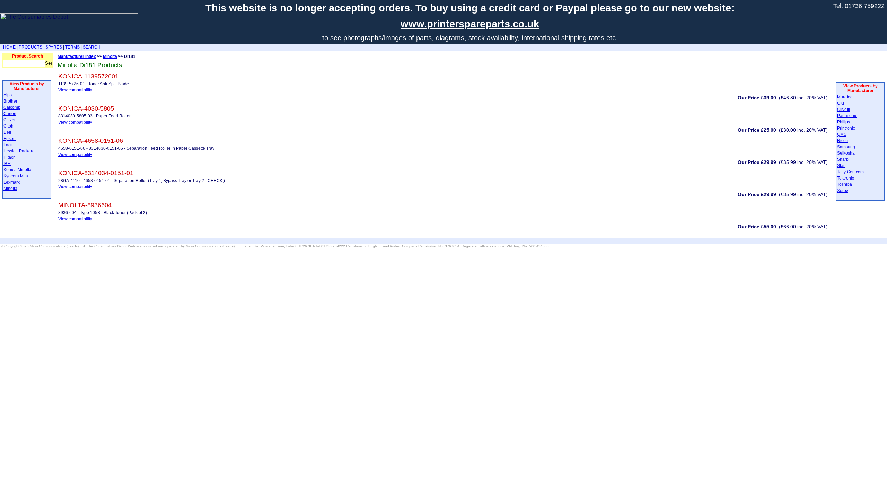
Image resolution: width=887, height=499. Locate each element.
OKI (840, 103)
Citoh (8, 126)
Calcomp (11, 107)
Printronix (846, 128)
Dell (7, 132)
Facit (7, 144)
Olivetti (843, 109)
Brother (10, 101)
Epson (9, 138)
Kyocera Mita (15, 176)
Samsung (846, 147)
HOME (9, 47)
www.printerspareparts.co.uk (470, 23)
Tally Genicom (850, 171)
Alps (7, 95)
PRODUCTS (30, 47)
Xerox (842, 190)
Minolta (10, 188)
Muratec (844, 97)
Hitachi (10, 157)
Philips (843, 122)
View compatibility (75, 90)
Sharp (843, 159)
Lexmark (11, 182)
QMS (841, 134)
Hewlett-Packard (19, 151)
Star (841, 165)
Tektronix (845, 178)
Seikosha (846, 153)
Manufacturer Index (77, 56)
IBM (7, 163)
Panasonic (847, 115)
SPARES (53, 47)
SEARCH (91, 47)
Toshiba (844, 184)
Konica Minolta (17, 169)
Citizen (10, 119)
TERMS (72, 47)
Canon (9, 113)
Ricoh (842, 140)
